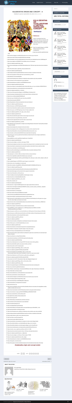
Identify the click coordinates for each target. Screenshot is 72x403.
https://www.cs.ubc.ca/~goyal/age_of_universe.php (17, 163)
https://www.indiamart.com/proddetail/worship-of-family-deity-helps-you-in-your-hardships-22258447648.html (27, 86)
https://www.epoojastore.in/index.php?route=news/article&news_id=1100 (21, 74)
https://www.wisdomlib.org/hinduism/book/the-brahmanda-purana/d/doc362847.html (23, 169)
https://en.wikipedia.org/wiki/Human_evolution (16, 121)
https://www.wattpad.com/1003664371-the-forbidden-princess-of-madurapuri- (21, 61)
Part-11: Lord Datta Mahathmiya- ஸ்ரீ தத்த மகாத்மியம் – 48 (61, 54)
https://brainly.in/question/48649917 (14, 100)
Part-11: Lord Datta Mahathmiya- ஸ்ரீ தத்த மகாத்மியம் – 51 (61, 33)
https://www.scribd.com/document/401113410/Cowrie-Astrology (19, 57)
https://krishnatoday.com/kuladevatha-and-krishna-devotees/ (18, 299)
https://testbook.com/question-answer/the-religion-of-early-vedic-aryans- (21, 228)
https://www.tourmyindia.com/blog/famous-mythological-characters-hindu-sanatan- (22, 220)
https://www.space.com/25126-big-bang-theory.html (17, 105)
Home (33, 2)
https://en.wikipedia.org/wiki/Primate (14, 203)
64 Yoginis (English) (44, 389)
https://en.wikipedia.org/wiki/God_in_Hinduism (16, 90)
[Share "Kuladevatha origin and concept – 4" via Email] (21, 353)
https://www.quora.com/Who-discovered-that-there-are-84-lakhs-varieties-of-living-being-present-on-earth (26, 213)
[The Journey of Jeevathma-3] (33, 385)
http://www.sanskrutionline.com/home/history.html (16, 274)
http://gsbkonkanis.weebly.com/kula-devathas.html (17, 295)
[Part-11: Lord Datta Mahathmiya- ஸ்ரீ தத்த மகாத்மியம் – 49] (55, 47)
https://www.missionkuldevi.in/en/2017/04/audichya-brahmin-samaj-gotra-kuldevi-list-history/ (24, 289)
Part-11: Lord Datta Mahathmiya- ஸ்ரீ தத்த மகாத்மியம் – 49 (61, 47)
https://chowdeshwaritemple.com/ (14, 303)
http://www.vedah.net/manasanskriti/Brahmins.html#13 (17, 192)
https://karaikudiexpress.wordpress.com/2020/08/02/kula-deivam (19, 82)
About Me (56, 2)
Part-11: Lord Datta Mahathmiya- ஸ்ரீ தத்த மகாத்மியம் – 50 (61, 40)
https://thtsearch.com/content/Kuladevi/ (15, 76)
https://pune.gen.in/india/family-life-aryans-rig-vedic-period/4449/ (19, 98)
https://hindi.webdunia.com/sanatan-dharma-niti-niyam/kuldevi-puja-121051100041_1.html (24, 307)
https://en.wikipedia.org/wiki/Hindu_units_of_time (16, 178)
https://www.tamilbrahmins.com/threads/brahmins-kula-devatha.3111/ (20, 88)
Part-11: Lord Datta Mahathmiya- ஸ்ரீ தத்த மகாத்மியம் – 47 (61, 61)
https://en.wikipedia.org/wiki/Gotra (14, 188)
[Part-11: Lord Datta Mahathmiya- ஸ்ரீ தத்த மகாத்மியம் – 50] (55, 40)
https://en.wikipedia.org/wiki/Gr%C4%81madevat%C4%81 (18, 249)
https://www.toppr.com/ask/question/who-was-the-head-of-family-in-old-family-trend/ (23, 94)
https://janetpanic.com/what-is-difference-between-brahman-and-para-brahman (22, 153)
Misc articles (32, 13)
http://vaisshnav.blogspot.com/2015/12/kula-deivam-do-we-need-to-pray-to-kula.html (23, 55)
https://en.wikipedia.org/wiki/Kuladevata (15, 70)
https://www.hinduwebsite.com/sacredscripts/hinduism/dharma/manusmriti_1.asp (22, 130)
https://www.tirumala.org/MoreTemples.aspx (15, 319)
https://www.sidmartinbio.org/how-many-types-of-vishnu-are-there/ (19, 243)
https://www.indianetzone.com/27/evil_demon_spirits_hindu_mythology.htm (21, 255)
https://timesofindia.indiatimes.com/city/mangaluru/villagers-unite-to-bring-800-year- (23, 325)
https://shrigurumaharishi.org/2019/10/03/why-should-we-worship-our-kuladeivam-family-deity (24, 72)
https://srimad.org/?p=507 (12, 297)
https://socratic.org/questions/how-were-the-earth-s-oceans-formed (20, 119)
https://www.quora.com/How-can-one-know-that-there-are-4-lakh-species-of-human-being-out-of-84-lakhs (26, 211)
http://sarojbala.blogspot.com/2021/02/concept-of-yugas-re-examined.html (21, 161)
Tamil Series (48, 2)
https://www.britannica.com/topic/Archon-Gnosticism (17, 282)
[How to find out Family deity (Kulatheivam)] (10, 385)
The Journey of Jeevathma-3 (31, 392)
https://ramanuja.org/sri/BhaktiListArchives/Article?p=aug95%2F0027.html (21, 194)
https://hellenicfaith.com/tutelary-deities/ (15, 270)
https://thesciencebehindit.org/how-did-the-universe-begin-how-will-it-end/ (21, 115)
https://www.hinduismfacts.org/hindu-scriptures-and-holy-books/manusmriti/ (21, 107)
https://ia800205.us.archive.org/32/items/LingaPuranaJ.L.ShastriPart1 (20, 138)
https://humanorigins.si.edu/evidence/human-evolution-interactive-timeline (21, 205)
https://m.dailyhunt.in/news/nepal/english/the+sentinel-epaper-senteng (20, 174)
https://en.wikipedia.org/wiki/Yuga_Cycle (15, 167)
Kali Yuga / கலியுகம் (20, 389)
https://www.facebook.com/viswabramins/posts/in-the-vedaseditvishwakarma (21, 226)
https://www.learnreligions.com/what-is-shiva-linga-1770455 (18, 142)
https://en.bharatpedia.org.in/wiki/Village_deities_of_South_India (19, 251)
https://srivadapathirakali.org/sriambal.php (15, 305)
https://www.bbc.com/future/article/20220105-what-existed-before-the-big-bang (22, 132)
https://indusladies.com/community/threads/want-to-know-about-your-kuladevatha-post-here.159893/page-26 (27, 59)
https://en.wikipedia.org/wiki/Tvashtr (14, 224)
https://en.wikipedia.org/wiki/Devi (13, 218)
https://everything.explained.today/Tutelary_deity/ (16, 278)
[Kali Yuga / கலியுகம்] (21, 384)
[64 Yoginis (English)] (45, 384)
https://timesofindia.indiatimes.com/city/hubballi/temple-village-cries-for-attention (22, 323)
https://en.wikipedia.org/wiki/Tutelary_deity (15, 63)
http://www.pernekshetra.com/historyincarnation (16, 309)
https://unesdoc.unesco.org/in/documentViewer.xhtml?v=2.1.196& (19, 329)
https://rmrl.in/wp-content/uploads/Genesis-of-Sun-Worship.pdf (19, 230)
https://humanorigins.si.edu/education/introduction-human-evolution (20, 196)
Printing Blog (65, 2)
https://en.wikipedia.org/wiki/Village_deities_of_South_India (18, 247)
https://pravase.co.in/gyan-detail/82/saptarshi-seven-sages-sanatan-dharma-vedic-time (23, 184)
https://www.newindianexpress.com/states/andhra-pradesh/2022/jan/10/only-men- (22, 327)
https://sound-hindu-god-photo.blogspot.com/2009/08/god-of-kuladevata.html (21, 92)
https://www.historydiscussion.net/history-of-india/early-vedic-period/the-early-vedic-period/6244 (25, 78)
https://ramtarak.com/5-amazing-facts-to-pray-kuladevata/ (18, 80)
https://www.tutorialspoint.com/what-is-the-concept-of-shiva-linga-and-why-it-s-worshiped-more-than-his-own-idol (28, 144)
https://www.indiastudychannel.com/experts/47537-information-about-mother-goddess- (23, 241)
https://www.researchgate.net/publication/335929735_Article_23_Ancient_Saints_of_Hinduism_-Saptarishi (26, 186)
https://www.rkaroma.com (12, 284)
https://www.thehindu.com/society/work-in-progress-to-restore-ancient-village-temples (23, 321)
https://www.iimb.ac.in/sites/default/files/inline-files (16, 176)
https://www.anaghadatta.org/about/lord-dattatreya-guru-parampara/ (20, 155)
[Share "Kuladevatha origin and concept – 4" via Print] (24, 353)
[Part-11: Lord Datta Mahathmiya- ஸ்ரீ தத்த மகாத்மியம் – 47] (55, 61)
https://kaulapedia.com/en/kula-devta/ (14, 340)
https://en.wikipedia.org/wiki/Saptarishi (14, 182)
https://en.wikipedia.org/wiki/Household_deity (16, 84)
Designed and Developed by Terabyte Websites (22, 401)
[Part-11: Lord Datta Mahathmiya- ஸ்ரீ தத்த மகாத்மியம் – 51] (55, 33)
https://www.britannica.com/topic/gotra (14, 190)
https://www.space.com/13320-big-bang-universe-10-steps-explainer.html (21, 109)
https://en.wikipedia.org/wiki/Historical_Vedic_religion (17, 336)
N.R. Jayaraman (20, 13)
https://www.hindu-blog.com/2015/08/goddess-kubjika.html (18, 280)
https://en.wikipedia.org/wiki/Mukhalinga (15, 239)
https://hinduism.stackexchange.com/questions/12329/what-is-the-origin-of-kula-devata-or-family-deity (26, 268)
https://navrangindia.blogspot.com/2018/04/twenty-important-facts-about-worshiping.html (40, 49)
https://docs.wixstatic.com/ (12, 180)
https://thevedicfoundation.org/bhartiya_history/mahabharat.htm (19, 68)
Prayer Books (64, 35)
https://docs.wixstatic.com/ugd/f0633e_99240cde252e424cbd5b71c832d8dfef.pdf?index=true (24, 165)
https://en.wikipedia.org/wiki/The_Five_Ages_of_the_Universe (19, 111)
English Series (40, 2)
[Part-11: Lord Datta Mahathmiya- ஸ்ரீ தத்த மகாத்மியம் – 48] (55, 54)
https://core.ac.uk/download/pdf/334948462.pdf (16, 96)
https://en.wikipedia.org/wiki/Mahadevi (14, 140)
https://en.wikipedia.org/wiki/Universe (14, 113)
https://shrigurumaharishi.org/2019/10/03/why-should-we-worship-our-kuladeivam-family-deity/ (24, 313)
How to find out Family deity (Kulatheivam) (9, 393)
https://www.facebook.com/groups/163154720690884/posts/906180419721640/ (22, 291)
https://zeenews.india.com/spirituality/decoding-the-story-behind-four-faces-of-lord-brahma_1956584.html (26, 201)
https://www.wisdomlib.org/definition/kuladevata (16, 266)
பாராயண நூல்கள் (59, 36)
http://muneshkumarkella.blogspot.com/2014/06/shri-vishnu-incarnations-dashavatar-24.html (24, 149)
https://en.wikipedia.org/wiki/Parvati (14, 151)
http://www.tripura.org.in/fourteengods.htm (15, 317)
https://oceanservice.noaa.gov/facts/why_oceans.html (17, 117)
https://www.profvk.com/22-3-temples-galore (16, 245)
